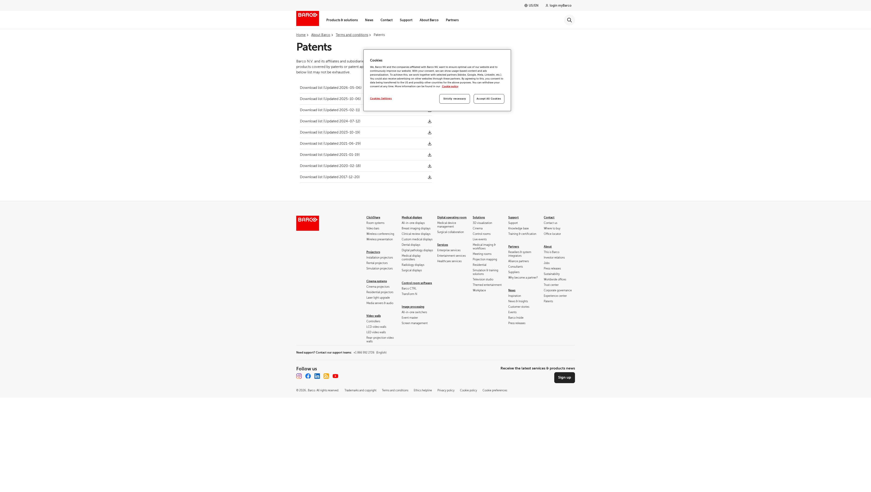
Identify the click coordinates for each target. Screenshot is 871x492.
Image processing (413, 306)
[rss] (326, 376)
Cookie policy (450, 86)
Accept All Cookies (489, 98)
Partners (452, 20)
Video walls (373, 316)
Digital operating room (452, 217)
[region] (437, 80)
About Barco (429, 20)
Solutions (479, 217)
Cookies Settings (381, 98)
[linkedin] (317, 376)
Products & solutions (342, 20)
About (548, 246)
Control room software (417, 283)
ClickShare (373, 217)
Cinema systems (376, 281)
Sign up (564, 377)
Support (406, 20)
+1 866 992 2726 (369, 352)
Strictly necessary (454, 98)
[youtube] (335, 376)
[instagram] (299, 376)
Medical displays (412, 217)
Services (442, 244)
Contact (387, 20)
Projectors (373, 252)
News (369, 20)
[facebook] (308, 376)
